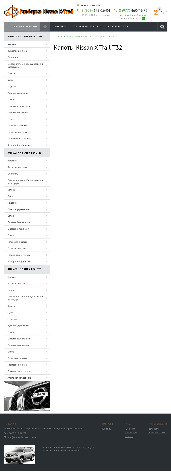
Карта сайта (153, 428)
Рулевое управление (18, 92)
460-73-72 (133, 10)
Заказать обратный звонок (132, 15)
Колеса (11, 73)
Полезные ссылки (156, 432)
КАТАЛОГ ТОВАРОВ (26, 26)
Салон (11, 99)
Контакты (60, 26)
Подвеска (13, 86)
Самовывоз (131, 432)
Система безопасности (19, 105)
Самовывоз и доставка (87, 26)
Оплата (129, 436)
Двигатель (13, 57)
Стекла (11, 119)
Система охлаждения (18, 112)
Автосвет (12, 44)
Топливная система (17, 125)
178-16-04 (96, 10)
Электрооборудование (19, 145)
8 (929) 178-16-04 (16, 432)
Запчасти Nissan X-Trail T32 (80, 36)
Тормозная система (17, 132)
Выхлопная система (17, 50)
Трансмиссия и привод (19, 138)
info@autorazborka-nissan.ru (22, 437)
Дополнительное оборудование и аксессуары (25, 65)
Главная (58, 36)
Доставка (130, 428)
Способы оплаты (118, 26)
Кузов (11, 79)
